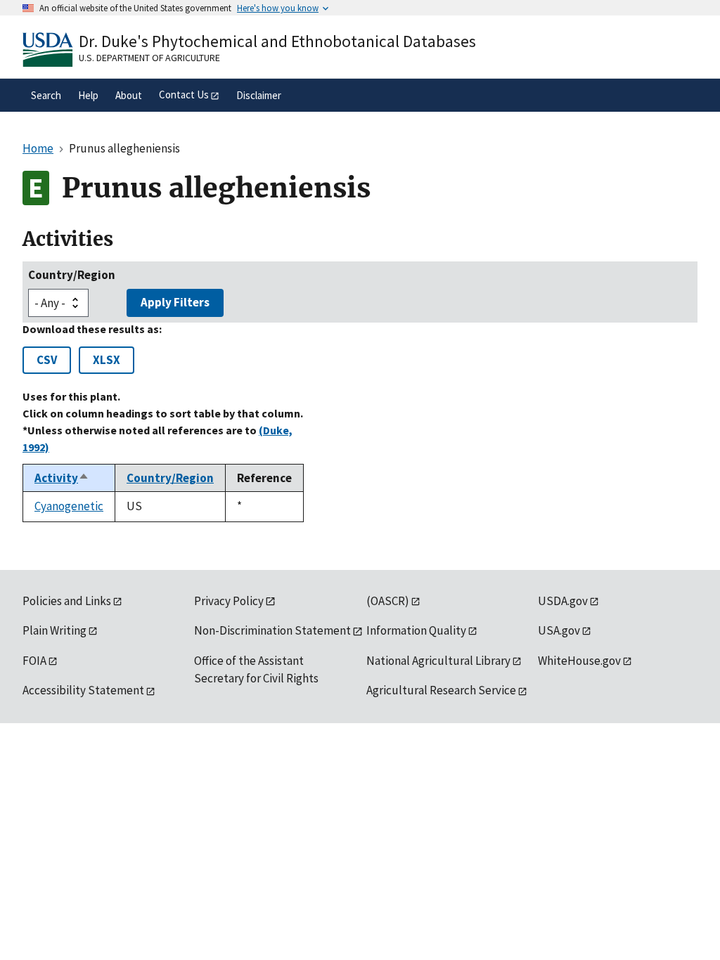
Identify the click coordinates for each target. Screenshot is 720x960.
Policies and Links (66, 601)
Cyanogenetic (68, 506)
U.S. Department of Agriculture (149, 57)
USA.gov (559, 630)
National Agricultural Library (438, 660)
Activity (61, 478)
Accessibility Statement (83, 690)
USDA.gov (563, 601)
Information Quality (416, 630)
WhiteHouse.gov (579, 660)
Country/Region (71, 275)
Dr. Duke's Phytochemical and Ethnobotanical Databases (277, 41)
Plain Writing (54, 630)
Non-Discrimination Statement (272, 630)
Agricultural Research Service (441, 690)
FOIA (34, 660)
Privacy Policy (229, 601)
